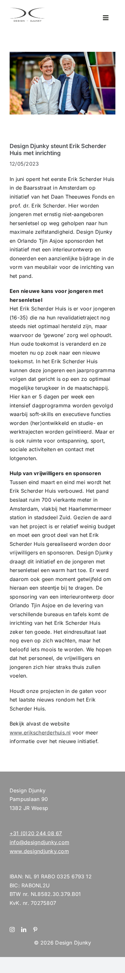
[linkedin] (23, 929)
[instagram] (12, 929)
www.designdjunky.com (39, 851)
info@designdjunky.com (39, 842)
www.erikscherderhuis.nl (40, 732)
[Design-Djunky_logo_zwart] (27, 9)
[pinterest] (35, 929)
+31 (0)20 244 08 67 (36, 833)
